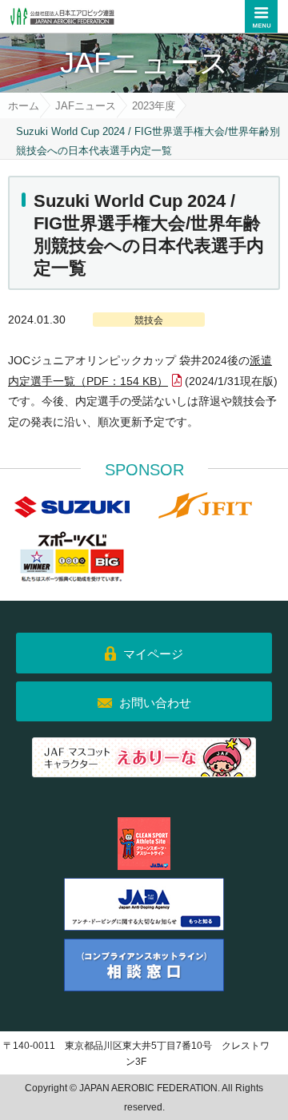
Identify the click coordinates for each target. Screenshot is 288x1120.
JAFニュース (85, 106)
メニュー (261, 16)
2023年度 (153, 106)
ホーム (23, 106)
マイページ (153, 654)
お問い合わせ (155, 702)
